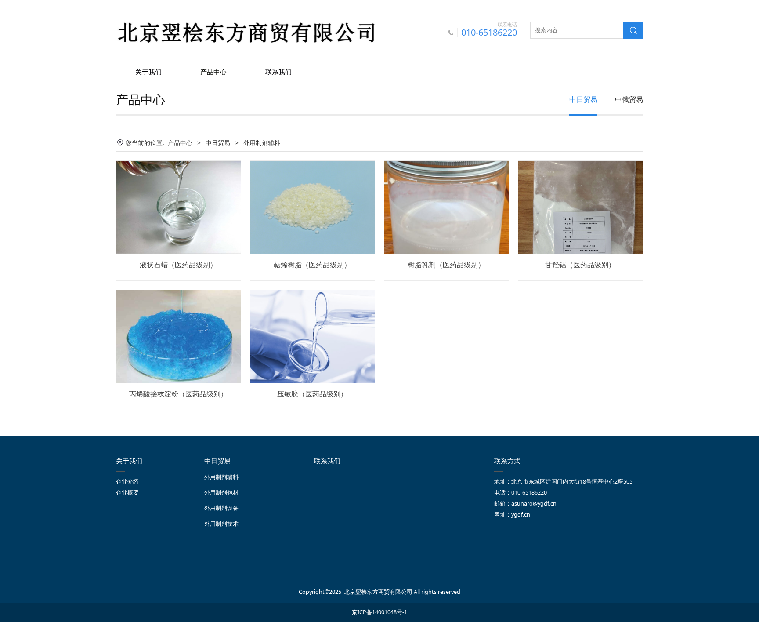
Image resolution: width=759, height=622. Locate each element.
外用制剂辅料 (221, 477)
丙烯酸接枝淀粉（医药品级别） (178, 394)
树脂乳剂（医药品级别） (446, 264)
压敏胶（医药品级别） (312, 394)
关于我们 (148, 71)
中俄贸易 (629, 99)
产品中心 (213, 71)
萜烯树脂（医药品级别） (312, 264)
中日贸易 (583, 99)
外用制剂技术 (221, 523)
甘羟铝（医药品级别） (580, 264)
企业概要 (127, 492)
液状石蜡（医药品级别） (178, 264)
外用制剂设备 (221, 508)
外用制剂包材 (221, 492)
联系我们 (278, 71)
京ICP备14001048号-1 (379, 612)
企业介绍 (127, 481)
